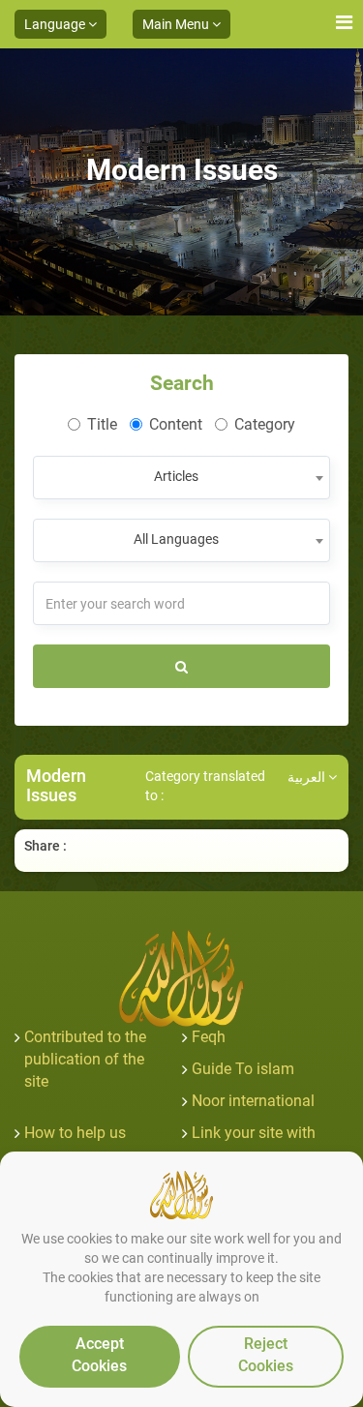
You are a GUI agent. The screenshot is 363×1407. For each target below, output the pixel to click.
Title (102, 424)
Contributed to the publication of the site (85, 1059)
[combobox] (181, 477)
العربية (307, 777)
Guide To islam (243, 1069)
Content (175, 424)
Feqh (209, 1037)
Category (264, 424)
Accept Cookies (99, 1354)
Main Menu (177, 24)
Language (56, 24)
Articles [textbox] (176, 476)
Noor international (253, 1101)
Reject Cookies (265, 1354)
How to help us (75, 1132)
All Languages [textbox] (176, 539)
